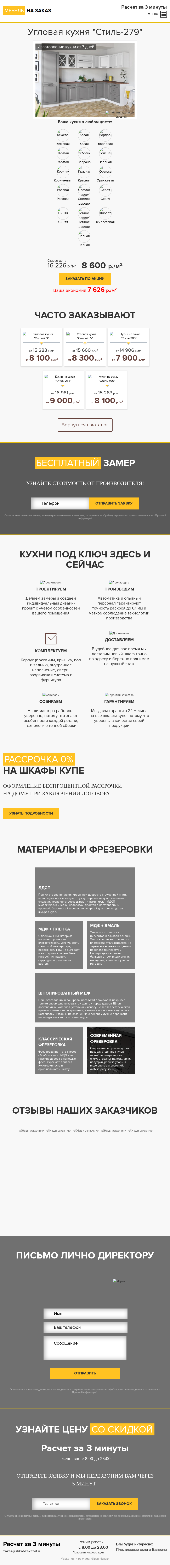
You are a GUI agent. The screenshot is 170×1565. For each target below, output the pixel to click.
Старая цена (56, 260)
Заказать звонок (114, 1503)
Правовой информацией (84, 1392)
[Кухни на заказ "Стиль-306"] (106, 379)
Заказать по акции (85, 278)
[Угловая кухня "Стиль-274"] (41, 336)
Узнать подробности (31, 813)
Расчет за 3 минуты (144, 7)
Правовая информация (88, 1552)
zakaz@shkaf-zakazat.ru (22, 1551)
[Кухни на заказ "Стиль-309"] (128, 336)
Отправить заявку (114, 503)
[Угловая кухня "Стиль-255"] (85, 336)
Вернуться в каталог (85, 425)
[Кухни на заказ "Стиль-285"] (63, 379)
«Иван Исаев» (100, 1558)
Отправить (85, 1373)
